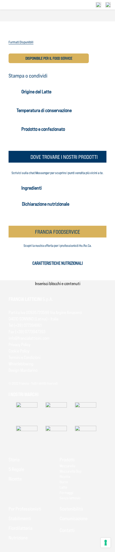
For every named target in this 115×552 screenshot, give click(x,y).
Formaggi (66, 492)
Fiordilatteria (20, 528)
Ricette (15, 479)
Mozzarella (67, 465)
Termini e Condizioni (24, 357)
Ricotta (65, 476)
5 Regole (16, 469)
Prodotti (67, 459)
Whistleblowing (21, 363)
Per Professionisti (25, 509)
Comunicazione (73, 518)
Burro (64, 482)
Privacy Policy (19, 344)
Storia (14, 459)
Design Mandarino (23, 370)
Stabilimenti (20, 518)
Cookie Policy (19, 350)
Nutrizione (18, 537)
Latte (63, 487)
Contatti (67, 530)
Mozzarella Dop (71, 471)
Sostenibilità (71, 509)
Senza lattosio (70, 498)
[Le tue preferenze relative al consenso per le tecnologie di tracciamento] (106, 543)
